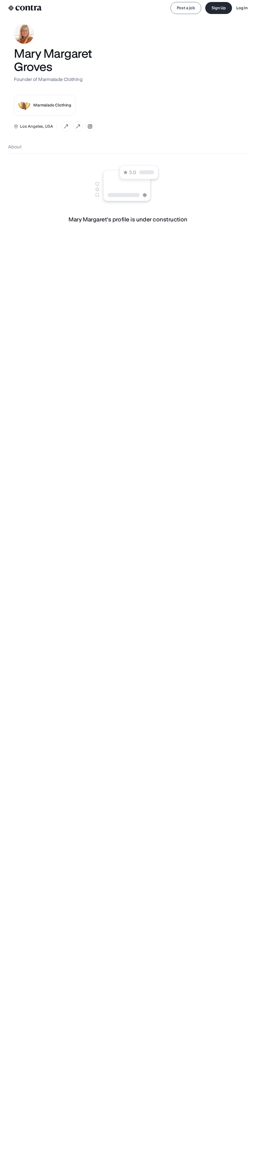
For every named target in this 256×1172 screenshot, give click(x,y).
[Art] (78, 126)
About (15, 146)
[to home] (25, 8)
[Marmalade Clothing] (66, 126)
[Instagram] (90, 126)
